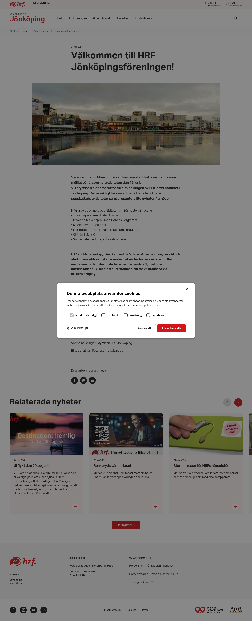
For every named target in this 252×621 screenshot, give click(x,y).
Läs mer (157, 305)
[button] (78, 328)
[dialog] (126, 310)
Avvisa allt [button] (145, 328)
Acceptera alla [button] (171, 328)
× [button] (186, 289)
